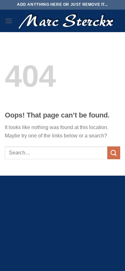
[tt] (65, 21)
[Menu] (9, 21)
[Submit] (113, 152)
